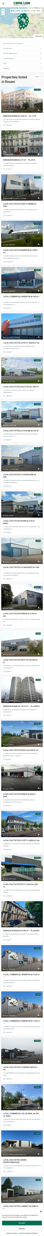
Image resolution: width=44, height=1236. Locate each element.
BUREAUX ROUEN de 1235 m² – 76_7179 (19, 116)
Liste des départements (10, 53)
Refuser (22, 1229)
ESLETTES (12, 381)
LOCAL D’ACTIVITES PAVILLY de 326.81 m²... (21, 750)
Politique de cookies (12, 1233)
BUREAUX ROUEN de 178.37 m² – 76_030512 (21, 706)
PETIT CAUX (12, 879)
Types (5, 63)
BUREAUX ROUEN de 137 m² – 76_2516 (19, 160)
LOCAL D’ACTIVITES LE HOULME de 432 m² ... (22, 431)
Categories (6, 68)
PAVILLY (11, 745)
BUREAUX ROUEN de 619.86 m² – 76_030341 (21, 931)
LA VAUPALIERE (13, 469)
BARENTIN (12, 245)
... (19, 121)
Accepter (22, 1223)
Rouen (6, 110)
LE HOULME (12, 425)
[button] (41, 1211)
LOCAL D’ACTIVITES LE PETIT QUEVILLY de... (21, 343)
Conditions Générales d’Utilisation (28, 1233)
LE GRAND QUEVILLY (15, 1062)
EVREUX (11, 608)
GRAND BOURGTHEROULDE (17, 1154)
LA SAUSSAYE (13, 562)
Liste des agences (8, 58)
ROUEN (11, 110)
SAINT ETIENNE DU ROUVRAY (17, 198)
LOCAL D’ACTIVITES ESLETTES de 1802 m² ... (22, 387)
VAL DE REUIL (13, 1108)
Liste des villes (7, 48)
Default (37, 77)
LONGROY (12, 1201)
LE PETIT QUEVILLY (14, 337)
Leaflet (25, 37)
